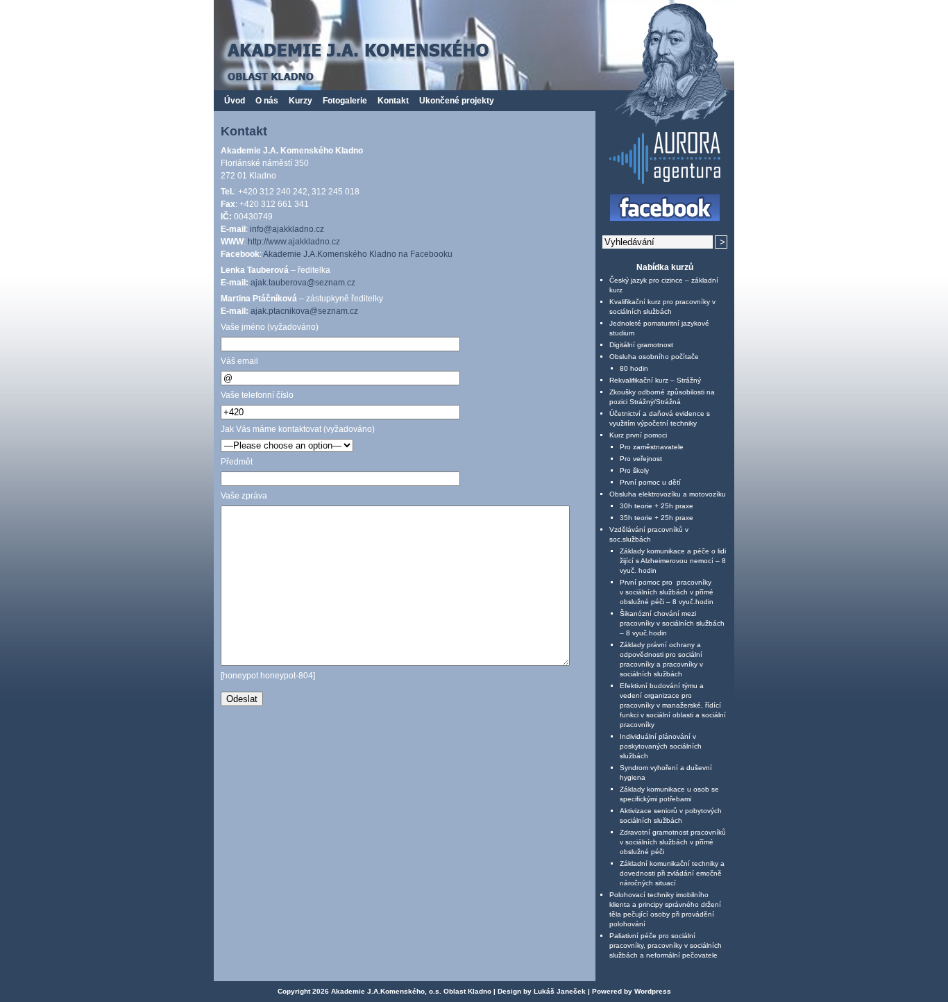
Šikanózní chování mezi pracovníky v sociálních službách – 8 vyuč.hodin (672, 623)
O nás (266, 101)
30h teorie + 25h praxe (656, 506)
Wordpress (652, 991)
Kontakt (393, 101)
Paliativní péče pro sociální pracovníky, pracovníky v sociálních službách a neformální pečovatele (665, 945)
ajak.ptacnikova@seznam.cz (304, 311)
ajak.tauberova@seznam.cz (303, 282)
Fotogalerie (345, 101)
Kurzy (300, 101)
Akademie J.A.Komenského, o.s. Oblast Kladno (411, 991)
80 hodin (634, 368)
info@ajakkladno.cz (287, 229)
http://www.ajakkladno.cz (294, 242)
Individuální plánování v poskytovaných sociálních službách (661, 746)
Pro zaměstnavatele (652, 447)
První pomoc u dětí (650, 482)
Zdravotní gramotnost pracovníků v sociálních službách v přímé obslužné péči (673, 841)
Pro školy (634, 470)
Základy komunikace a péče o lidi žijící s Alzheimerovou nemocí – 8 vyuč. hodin (673, 560)
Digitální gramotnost (641, 345)
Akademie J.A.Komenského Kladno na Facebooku (357, 254)
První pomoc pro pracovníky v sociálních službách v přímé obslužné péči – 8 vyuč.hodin (666, 592)
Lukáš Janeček (560, 991)
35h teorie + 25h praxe (656, 517)
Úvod (234, 101)
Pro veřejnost (641, 458)
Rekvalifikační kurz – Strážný (655, 380)
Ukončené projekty (456, 101)
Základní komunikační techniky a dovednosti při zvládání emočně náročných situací (672, 873)
